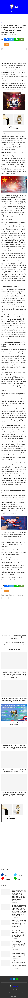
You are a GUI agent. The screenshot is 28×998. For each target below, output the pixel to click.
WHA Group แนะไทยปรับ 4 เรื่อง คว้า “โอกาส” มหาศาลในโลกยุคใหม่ (14, 724)
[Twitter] (11, 39)
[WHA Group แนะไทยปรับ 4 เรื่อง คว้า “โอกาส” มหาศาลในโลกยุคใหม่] (14, 712)
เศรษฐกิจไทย (11, 597)
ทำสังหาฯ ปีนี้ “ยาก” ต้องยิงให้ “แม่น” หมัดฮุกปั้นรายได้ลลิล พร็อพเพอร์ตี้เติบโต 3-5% (14, 770)
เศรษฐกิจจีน (4, 597)
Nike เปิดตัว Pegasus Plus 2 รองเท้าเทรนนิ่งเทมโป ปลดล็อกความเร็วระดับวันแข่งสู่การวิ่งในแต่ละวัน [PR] (18, 954)
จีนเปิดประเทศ (20, 595)
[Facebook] (6, 39)
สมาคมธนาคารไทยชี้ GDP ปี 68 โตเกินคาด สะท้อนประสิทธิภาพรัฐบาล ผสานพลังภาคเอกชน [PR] (14, 747)
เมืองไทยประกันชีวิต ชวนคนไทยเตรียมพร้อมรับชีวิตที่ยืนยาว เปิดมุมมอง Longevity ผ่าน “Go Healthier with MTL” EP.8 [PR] (19, 934)
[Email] (21, 39)
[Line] (16, 39)
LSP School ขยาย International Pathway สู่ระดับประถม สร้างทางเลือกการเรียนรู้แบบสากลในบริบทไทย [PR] (18, 944)
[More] (7, 43)
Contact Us (12, 989)
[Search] (26, 16)
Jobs (17, 989)
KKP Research (5, 595)
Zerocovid (12, 595)
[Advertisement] (14, 616)
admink (5, 34)
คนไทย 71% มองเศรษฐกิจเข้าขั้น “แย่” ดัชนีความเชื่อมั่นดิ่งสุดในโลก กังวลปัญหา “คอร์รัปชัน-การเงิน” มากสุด (14, 700)
